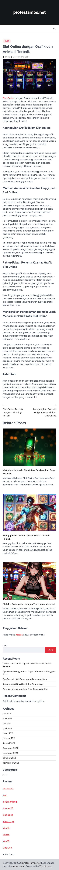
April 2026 (7, 718)
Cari (5, 645)
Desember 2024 (10, 748)
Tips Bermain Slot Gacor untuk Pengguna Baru (25, 679)
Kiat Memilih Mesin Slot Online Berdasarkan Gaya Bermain (29, 472)
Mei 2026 (7, 713)
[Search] (54, 29)
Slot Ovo (7, 847)
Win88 (6, 828)
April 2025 (7, 728)
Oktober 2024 (9, 758)
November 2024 (10, 753)
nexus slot (8, 788)
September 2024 (11, 763)
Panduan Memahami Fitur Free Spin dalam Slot (25, 689)
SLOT (7, 41)
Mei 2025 (7, 723)
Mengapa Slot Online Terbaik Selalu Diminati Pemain (26, 537)
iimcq (7, 57)
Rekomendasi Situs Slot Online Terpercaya (23, 684)
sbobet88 (8, 808)
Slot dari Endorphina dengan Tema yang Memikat (29, 604)
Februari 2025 (9, 738)
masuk (19, 634)
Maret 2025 (8, 733)
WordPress (45, 866)
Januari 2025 (9, 743)
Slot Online (8, 98)
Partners (10, 854)
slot (5, 795)
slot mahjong (10, 801)
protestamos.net (29, 12)
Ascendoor (18, 866)
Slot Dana (8, 815)
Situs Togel (8, 821)
